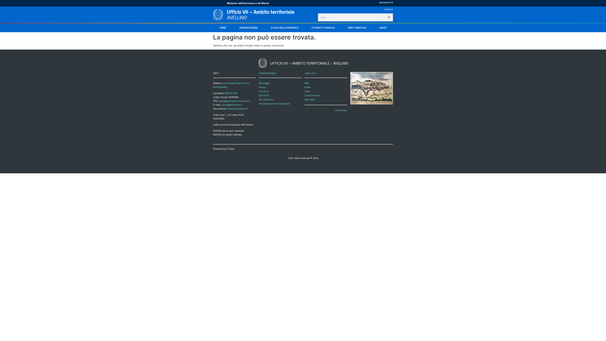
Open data (310, 99)
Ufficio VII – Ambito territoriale (260, 12)
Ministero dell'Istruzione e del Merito (248, 3)
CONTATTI (388, 9)
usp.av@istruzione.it (231, 105)
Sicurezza (264, 91)
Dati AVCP (264, 95)
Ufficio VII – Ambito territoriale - (309, 63)
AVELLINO (237, 17)
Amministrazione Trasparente (274, 103)
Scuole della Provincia (284, 28)
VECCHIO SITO (386, 2)
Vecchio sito (341, 110)
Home (223, 28)
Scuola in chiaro (312, 95)
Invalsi (308, 87)
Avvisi (383, 28)
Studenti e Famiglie (323, 28)
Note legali (264, 83)
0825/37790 (231, 93)
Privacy (262, 87)
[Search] (389, 17)
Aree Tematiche (357, 28)
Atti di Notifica (266, 99)
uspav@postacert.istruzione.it (234, 101)
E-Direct (230, 149)
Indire (307, 91)
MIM (307, 83)
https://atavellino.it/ (238, 109)
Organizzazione (248, 28)
